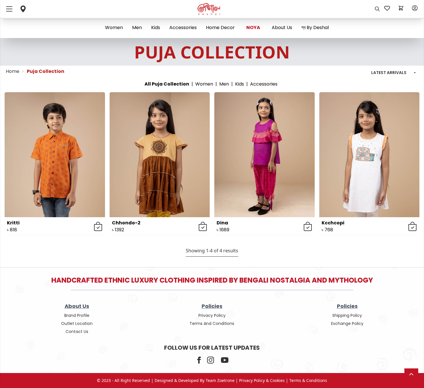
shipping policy (347, 315)
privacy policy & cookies (262, 380)
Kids (155, 27)
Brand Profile (76, 315)
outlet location (77, 323)
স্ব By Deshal (315, 27)
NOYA (253, 27)
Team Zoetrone (220, 380)
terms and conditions (212, 323)
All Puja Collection (167, 84)
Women (114, 27)
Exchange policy (347, 323)
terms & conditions (308, 380)
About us (282, 27)
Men (137, 27)
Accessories (183, 27)
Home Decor (220, 27)
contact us (76, 331)
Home (12, 71)
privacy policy (212, 315)
